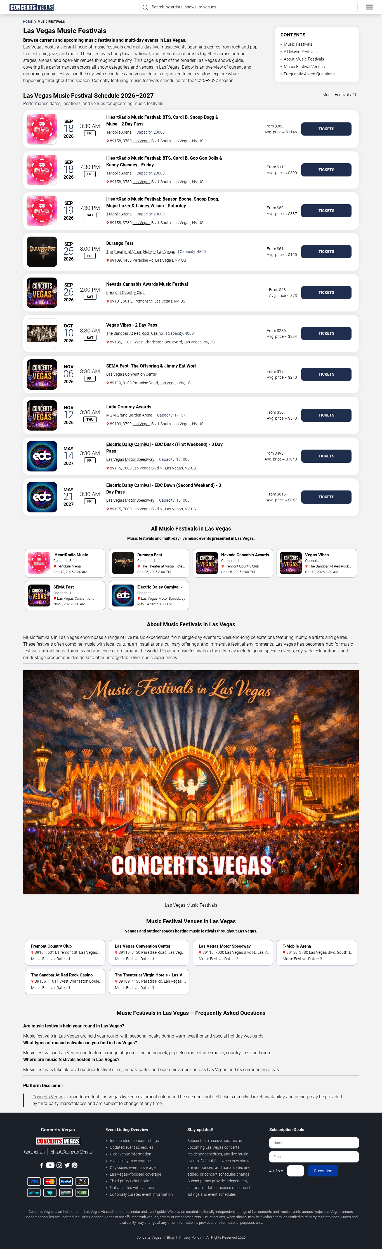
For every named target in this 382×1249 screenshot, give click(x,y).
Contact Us (34, 1151)
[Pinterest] (74, 1166)
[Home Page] (31, 7)
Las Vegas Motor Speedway (130, 459)
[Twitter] (67, 1166)
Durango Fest (119, 243)
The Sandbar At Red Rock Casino (134, 333)
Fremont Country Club (125, 292)
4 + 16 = (276, 1171)
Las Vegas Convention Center (131, 374)
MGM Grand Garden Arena (129, 415)
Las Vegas (141, 141)
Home (27, 22)
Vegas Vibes (118, 325)
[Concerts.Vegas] (58, 1142)
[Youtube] (50, 1166)
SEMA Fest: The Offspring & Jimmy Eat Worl (151, 366)
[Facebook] (42, 1166)
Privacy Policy (190, 1237)
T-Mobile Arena (119, 132)
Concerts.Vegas (47, 1096)
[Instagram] (59, 1166)
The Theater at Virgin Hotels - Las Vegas (140, 251)
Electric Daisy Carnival (128, 444)
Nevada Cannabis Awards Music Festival (147, 284)
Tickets (326, 129)
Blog (170, 1237)
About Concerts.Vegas (71, 1151)
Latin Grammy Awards (128, 407)
